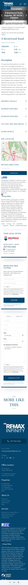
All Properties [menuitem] (6, 483)
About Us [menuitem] (4, 499)
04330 (12, 225)
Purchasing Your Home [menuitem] (8, 514)
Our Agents (11, 253)
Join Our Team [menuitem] (6, 501)
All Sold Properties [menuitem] (7, 485)
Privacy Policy (6, 196)
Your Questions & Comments (11, 344)
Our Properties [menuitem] (6, 487)
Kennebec (19, 224)
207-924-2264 (10, 246)
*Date (5, 333)
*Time (5, 339)
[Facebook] (2, 458)
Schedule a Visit (19, 316)
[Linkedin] (7, 458)
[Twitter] (4, 458)
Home (3, 224)
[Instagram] (13, 458)
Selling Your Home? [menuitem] (7, 516)
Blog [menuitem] (3, 491)
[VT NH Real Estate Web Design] (14, 576)
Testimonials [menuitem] (5, 502)
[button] (2, 16)
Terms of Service (10, 383)
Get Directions (14, 173)
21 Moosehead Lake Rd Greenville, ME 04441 (8, 474)
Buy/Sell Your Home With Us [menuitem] (10, 512)
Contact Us (6, 253)
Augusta (5, 225)
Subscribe (14, 300)
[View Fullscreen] (3, 149)
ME (14, 224)
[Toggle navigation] (25, 4)
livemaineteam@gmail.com (11, 451)
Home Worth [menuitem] (5, 518)
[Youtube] (10, 458)
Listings (9, 224)
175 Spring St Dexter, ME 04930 (7, 469)
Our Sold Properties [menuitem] (7, 489)
